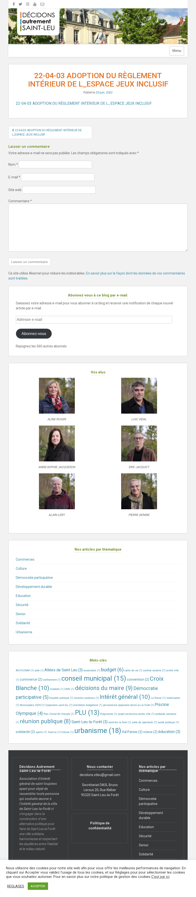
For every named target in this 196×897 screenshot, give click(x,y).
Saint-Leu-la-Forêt (89, 722)
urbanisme (97, 731)
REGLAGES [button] (15, 886)
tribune (67, 732)
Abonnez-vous (34, 334)
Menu (176, 51)
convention (138, 679)
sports (41, 732)
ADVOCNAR (25, 670)
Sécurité (22, 605)
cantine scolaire (154, 670)
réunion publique (45, 721)
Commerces (25, 559)
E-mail (14, 177)
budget (112, 670)
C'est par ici (160, 877)
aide (39, 670)
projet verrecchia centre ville (136, 714)
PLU (87, 713)
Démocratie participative (34, 578)
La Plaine (158, 698)
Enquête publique (61, 698)
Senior (21, 614)
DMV (69, 689)
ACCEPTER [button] (38, 886)
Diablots (57, 689)
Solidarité (23, 623)
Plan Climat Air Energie (59, 714)
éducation (169, 731)
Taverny (54, 732)
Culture (21, 568)
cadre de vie (133, 670)
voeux (150, 732)
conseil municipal (93, 678)
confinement (52, 679)
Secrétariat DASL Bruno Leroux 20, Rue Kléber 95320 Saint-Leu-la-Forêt (100, 790)
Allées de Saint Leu (63, 670)
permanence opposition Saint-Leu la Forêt (128, 705)
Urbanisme (24, 632)
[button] (57, 402)
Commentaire (20, 201)
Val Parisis (132, 732)
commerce (31, 679)
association (91, 670)
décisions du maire (104, 688)
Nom (13, 164)
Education (23, 596)
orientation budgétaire (87, 705)
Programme (108, 714)
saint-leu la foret (119, 722)
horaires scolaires (86, 698)
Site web (15, 190)
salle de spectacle (144, 722)
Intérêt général (125, 696)
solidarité (25, 732)
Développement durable (34, 587)
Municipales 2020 (32, 705)
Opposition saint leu (58, 705)
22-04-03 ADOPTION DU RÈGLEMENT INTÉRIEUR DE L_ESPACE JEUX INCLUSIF (84, 103)
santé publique (168, 722)
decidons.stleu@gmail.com (100, 775)
